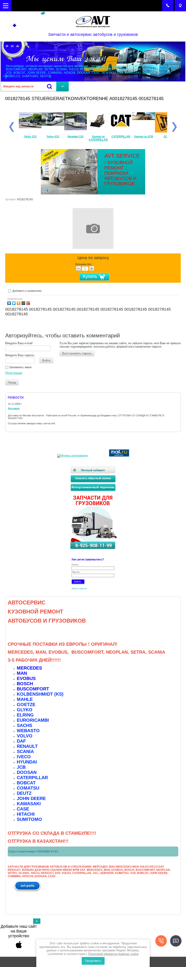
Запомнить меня (20, 367)
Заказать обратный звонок (93, 478)
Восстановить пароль (77, 353)
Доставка (14, 408)
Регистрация (13, 373)
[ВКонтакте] (9, 302)
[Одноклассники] (19, 302)
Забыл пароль (79, 588)
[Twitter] (14, 302)
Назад (12, 382)
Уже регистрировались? (87, 559)
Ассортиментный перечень (93, 487)
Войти (46, 360)
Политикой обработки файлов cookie (113, 954)
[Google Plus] (28, 302)
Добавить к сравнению (27, 290)
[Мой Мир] (24, 302)
